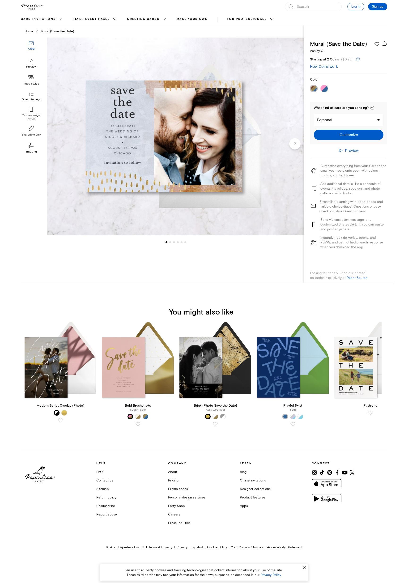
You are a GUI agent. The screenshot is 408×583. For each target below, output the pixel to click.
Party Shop (176, 506)
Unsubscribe (105, 506)
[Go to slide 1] (166, 242)
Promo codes (178, 489)
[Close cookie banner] (304, 567)
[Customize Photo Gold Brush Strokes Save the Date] (176, 136)
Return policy (106, 497)
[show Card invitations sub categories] (60, 19)
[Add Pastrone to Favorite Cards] (370, 413)
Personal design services (186, 497)
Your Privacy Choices (247, 547)
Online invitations (253, 480)
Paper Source (357, 278)
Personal (324, 120)
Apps (244, 506)
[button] (372, 108)
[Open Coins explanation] (358, 59)
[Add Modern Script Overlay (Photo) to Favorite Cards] (60, 420)
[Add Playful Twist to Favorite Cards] (293, 424)
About (172, 472)
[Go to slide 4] (174, 242)
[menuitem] (42, 19)
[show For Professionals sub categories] (272, 19)
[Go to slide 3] (170, 242)
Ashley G (316, 51)
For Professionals (247, 19)
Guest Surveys (31, 100)
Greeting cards (143, 19)
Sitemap (102, 489)
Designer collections (255, 489)
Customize (349, 134)
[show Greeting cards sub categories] (164, 19)
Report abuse (106, 514)
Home (29, 31)
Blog (243, 472)
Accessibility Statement (284, 547)
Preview (31, 66)
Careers (174, 514)
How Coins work (324, 66)
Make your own (192, 19)
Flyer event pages (91, 19)
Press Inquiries (179, 523)
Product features (252, 497)
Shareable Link (31, 134)
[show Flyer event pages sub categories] (115, 19)
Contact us (104, 480)
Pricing (173, 480)
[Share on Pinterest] (329, 472)
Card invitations (38, 19)
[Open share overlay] (384, 43)
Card (31, 49)
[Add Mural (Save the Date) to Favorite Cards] (377, 44)
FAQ (99, 472)
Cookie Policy (217, 547)
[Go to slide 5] (178, 242)
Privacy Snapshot (189, 547)
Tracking (31, 151)
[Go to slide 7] (185, 242)
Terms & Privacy (160, 547)
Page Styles (31, 83)
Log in (355, 6)
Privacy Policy (270, 575)
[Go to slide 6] (182, 242)
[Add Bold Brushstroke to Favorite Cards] (138, 424)
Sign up (377, 6)
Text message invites (31, 117)
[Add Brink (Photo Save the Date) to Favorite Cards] (215, 424)
